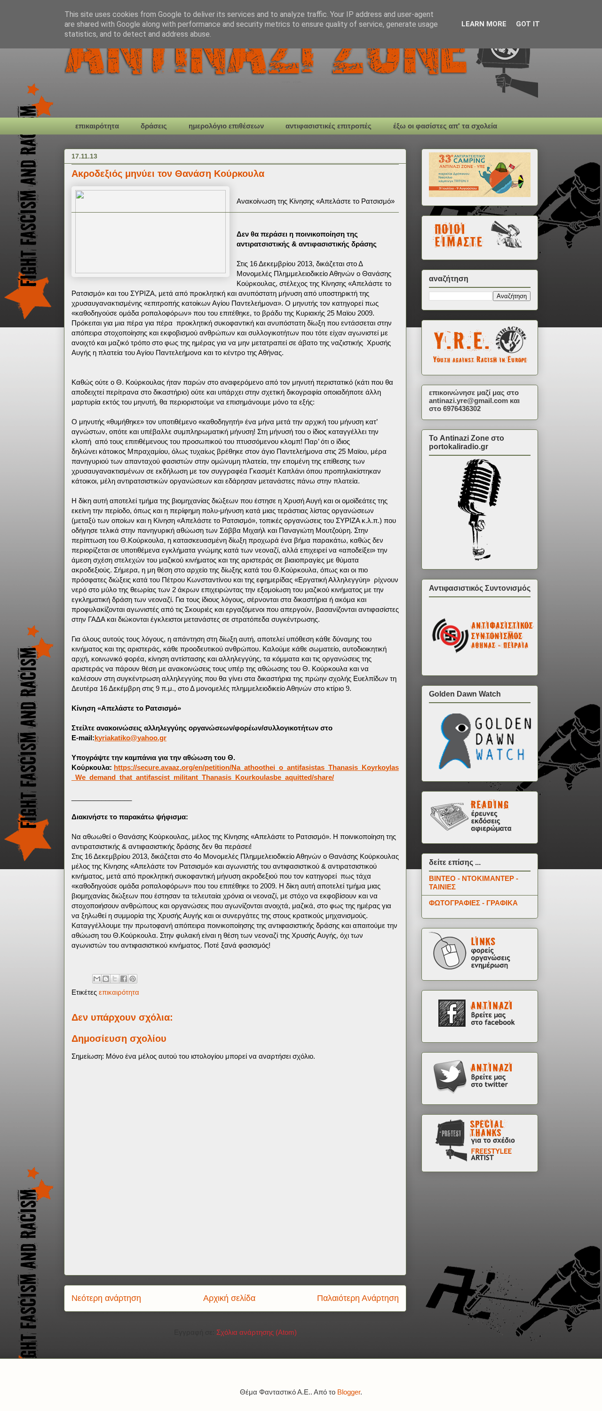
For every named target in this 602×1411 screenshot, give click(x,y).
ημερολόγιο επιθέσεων (226, 126)
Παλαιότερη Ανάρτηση (358, 1298)
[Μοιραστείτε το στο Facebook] (123, 978)
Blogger (348, 1392)
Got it (528, 24)
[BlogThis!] (106, 978)
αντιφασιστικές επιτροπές (328, 126)
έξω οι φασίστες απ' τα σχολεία (445, 126)
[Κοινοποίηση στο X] (114, 978)
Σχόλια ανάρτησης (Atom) (256, 1332)
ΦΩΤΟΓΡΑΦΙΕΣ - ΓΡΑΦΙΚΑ (473, 903)
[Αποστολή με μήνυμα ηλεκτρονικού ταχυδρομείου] (97, 978)
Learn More (484, 24)
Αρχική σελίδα (229, 1298)
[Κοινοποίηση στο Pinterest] (132, 978)
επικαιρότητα (97, 126)
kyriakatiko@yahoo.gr (130, 738)
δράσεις (154, 126)
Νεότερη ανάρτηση (106, 1298)
